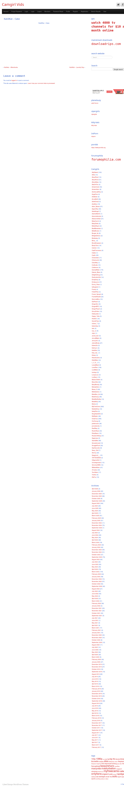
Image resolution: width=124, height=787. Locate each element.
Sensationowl (96, 443)
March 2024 (95, 542)
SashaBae (95, 440)
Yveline (94, 475)
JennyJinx (95, 340)
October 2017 (96, 728)
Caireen (94, 248)
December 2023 (97, 550)
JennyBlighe (95, 338)
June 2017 (95, 737)
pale (111, 774)
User (104, 11)
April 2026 (95, 489)
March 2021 (95, 628)
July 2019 (95, 676)
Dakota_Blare (96, 272)
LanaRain (95, 367)
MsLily (94, 404)
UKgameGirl (95, 460)
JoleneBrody (95, 343)
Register (75, 11)
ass (106, 759)
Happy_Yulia (95, 316)
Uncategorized (96, 462)
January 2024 (96, 547)
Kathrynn (94, 348)
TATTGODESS (96, 458)
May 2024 (95, 537)
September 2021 (97, 615)
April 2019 (95, 684)
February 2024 (96, 545)
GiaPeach (95, 301)
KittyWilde (95, 360)
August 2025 (96, 503)
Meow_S (94, 389)
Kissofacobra (96, 358)
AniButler (94, 197)
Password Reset (58, 11)
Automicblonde (96, 216)
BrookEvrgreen (96, 243)
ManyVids (95, 382)
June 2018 (95, 708)
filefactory (111, 761)
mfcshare (94, 771)
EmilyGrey (95, 280)
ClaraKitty (95, 262)
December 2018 (97, 693)
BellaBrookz (95, 231)
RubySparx (95, 433)
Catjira (94, 253)
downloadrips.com (106, 44)
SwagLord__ (96, 455)
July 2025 (95, 506)
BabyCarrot (95, 221)
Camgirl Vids (13, 4)
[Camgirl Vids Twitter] (118, 4)
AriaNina (94, 204)
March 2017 (95, 745)
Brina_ (94, 241)
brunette (95, 761)
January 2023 (96, 577)
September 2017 (97, 730)
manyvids (96, 768)
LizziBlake (95, 370)
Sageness (95, 438)
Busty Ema (95, 245)
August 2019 (96, 674)
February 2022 (96, 603)
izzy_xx (94, 331)
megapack (119, 769)
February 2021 (96, 630)
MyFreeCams (96, 406)
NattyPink (95, 411)
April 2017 (95, 742)
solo (114, 776)
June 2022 (95, 594)
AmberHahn (95, 189)
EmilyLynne (95, 282)
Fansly (94, 289)
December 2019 (97, 664)
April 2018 (95, 713)
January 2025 (96, 520)
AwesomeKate (96, 219)
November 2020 (97, 637)
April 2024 (95, 540)
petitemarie (95, 423)
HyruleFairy (95, 321)
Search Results (95, 11)
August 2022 (96, 589)
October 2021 (96, 613)
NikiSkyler (95, 416)
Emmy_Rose (96, 284)
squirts (93, 779)
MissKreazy (95, 397)
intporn (93, 136)
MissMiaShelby (96, 399)
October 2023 (96, 555)
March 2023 (95, 572)
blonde (118, 759)
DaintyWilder (96, 270)
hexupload (95, 766)
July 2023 (95, 562)
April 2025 (95, 513)
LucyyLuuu (95, 375)
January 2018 (96, 720)
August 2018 (96, 703)
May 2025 (95, 511)
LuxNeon (94, 377)
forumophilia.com (106, 159)
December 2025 (97, 494)
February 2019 (96, 689)
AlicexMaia (95, 182)
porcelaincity (95, 426)
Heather (94, 319)
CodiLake (95, 265)
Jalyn (93, 333)
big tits (112, 758)
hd (123, 763)
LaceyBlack (95, 365)
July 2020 (95, 647)
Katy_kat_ (95, 353)
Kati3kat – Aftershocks (11, 67)
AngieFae (95, 194)
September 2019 (97, 672)
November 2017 (97, 725)
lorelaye (94, 372)
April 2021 (95, 625)
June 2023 (95, 564)
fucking (114, 763)
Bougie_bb (95, 233)
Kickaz (94, 355)
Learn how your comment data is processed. (41, 83)
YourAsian (95, 472)
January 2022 (96, 606)
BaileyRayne (95, 226)
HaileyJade (95, 314)
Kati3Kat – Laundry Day (76, 67)
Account (5, 11)
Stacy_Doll (95, 450)
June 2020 (95, 650)
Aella (93, 175)
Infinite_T (95, 323)
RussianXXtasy (96, 436)
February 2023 (96, 574)
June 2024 (95, 535)
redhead (93, 777)
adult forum (94, 103)
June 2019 (95, 679)
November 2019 (97, 667)
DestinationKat (96, 277)
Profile (68, 11)
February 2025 (96, 518)
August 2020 (96, 645)
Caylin (94, 255)
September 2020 (97, 642)
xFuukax (94, 470)
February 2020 (96, 659)
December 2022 (97, 579)
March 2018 (95, 715)
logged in (14, 80)
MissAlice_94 (96, 394)
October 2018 (96, 698)
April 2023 (95, 569)
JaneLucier (95, 336)
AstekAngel (95, 211)
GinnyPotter (95, 311)
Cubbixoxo (95, 267)
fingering (98, 763)
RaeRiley (94, 428)
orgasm (105, 773)
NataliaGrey (95, 409)
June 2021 (95, 620)
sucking (98, 779)
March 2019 (95, 686)
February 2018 (96, 718)
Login (26, 11)
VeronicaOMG (96, 465)
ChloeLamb (95, 260)
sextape (102, 776)
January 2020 (96, 662)
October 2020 (96, 640)
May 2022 (95, 596)
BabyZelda (95, 223)
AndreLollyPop (96, 192)
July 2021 (95, 618)
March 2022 (95, 601)
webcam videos (104, 779)
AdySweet (95, 172)
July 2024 (95, 533)
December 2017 (97, 723)
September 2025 (97, 501)
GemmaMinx (96, 299)
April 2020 (95, 654)
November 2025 (97, 496)
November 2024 (97, 525)
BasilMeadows (96, 228)
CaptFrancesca (96, 250)
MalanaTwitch (96, 379)
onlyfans (96, 773)
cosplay (101, 761)
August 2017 (96, 733)
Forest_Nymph (96, 294)
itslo (93, 328)
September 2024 (97, 528)
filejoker (121, 761)
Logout (39, 11)
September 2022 (97, 586)
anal (104, 759)
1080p (99, 758)
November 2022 (97, 581)
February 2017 (96, 747)
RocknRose (95, 431)
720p (93, 758)
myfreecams (111, 771)
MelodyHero (95, 387)
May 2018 (95, 711)
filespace (93, 763)
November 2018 (97, 696)
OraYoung (95, 421)
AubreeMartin (96, 214)
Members (47, 11)
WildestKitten (96, 467)
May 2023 (95, 567)
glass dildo (119, 763)
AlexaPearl (95, 177)
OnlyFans (95, 419)
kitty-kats (94, 125)
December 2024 (97, 523)
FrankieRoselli (96, 297)
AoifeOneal (95, 201)
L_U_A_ (94, 362)
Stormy (94, 453)
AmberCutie (95, 187)
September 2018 (97, 701)
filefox (116, 761)
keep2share (107, 765)
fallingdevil (95, 287)
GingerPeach (96, 309)
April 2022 (95, 598)
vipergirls (94, 114)
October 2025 (96, 498)
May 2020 (95, 652)
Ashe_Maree (96, 206)
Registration (84, 11)
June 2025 (95, 508)
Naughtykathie (96, 414)
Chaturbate (95, 258)
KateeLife (95, 345)
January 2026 (96, 491)
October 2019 (96, 669)
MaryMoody (95, 384)
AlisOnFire (95, 184)
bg (108, 759)
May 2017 (95, 740)
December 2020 (97, 635)
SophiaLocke (96, 448)
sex (97, 776)
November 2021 (97, 611)
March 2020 (95, 657)
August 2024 (96, 530)
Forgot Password (16, 11)
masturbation (108, 768)
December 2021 (97, 608)
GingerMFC (95, 306)
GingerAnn (95, 304)
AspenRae (95, 209)
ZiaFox (94, 477)
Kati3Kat (94, 350)
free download (106, 763)
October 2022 (96, 584)
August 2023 (96, 559)
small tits (108, 776)
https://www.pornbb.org (98, 147)
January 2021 (96, 633)
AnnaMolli (95, 199)
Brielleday (95, 238)
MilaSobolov (95, 392)
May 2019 (95, 681)
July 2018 (95, 706)
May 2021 (95, 623)
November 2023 (97, 552)
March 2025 (95, 515)
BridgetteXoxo (96, 236)
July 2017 (95, 735)
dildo (106, 761)
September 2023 (97, 557)
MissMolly (95, 401)
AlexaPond (95, 180)
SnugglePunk (96, 445)
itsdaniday (95, 326)
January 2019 (96, 691)
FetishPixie (95, 292)
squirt (119, 777)
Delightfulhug (96, 275)
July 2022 (95, 591)
